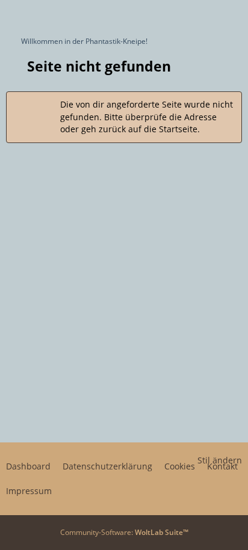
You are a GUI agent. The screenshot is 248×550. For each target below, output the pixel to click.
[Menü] (232, 15)
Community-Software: (124, 532)
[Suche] (172, 15)
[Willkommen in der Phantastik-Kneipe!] (6, 15)
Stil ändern (219, 460)
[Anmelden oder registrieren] (202, 15)
